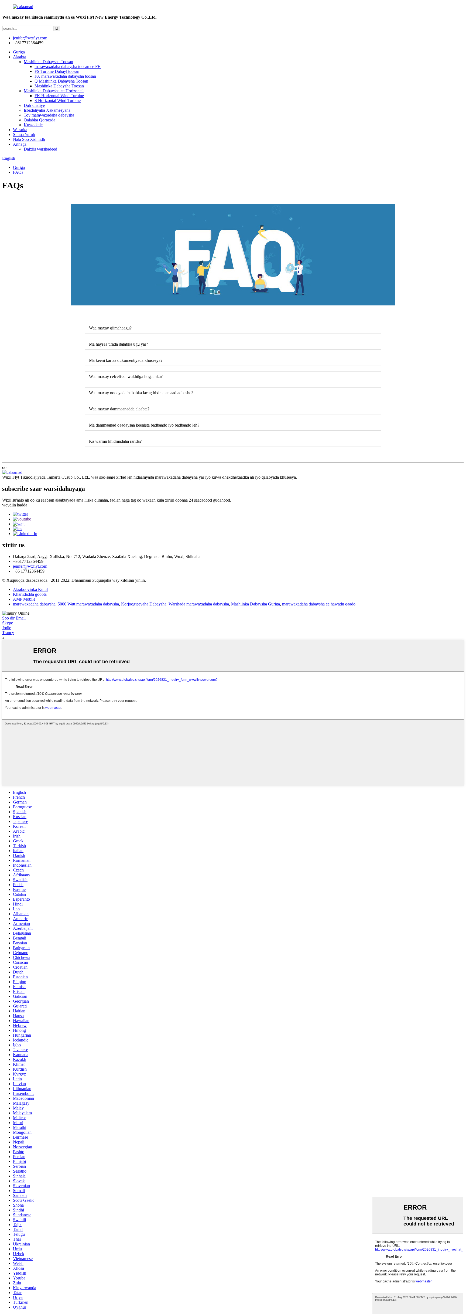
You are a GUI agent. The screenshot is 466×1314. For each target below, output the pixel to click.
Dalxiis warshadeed (40, 149)
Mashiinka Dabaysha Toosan (48, 61)
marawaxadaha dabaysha (34, 604)
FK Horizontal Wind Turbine (59, 95)
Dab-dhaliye (34, 105)
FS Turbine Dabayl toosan (57, 71)
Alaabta (19, 57)
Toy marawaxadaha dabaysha (49, 115)
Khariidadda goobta (30, 594)
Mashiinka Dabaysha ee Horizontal (54, 90)
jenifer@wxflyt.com (30, 566)
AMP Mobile (24, 599)
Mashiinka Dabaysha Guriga (255, 604)
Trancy (8, 632)
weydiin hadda (14, 505)
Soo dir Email (14, 618)
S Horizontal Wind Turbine (58, 100)
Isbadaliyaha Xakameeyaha (47, 110)
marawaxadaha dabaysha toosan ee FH (68, 66)
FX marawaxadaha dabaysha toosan (65, 76)
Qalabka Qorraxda (39, 120)
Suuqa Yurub (24, 134)
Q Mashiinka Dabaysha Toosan (61, 81)
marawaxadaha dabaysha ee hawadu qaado (318, 604)
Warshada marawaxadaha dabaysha (199, 604)
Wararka (20, 129)
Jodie (6, 627)
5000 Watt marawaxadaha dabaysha (88, 604)
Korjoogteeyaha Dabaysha (143, 604)
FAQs (18, 172)
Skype (7, 623)
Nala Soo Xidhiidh (29, 139)
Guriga (19, 52)
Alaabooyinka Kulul (30, 589)
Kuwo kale (33, 124)
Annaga (19, 144)
